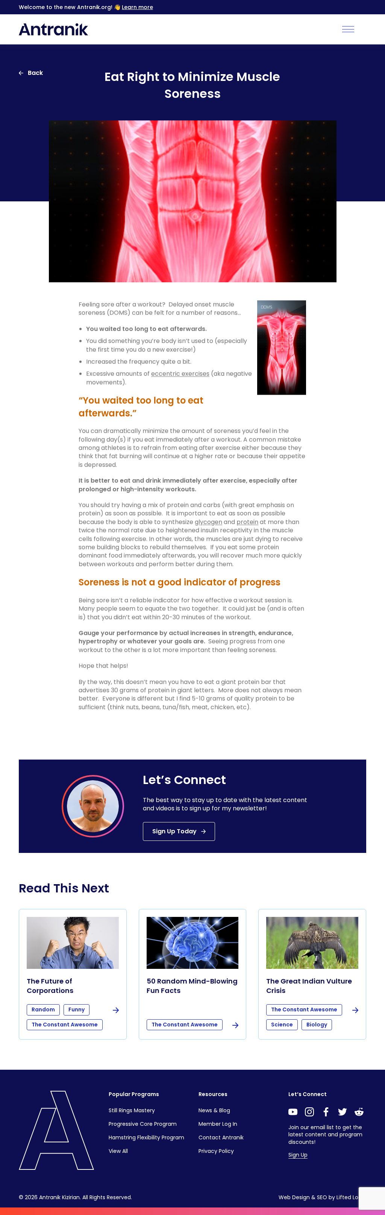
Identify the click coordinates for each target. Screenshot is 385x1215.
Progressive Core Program (143, 1124)
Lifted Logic (351, 1197)
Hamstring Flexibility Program (146, 1137)
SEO (322, 1197)
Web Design (294, 1197)
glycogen (208, 522)
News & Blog (214, 1110)
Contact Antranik (221, 1137)
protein (247, 522)
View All (118, 1151)
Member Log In (218, 1124)
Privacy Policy (216, 1151)
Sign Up (298, 1155)
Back (35, 73)
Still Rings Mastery (132, 1110)
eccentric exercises (180, 373)
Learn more (137, 7)
